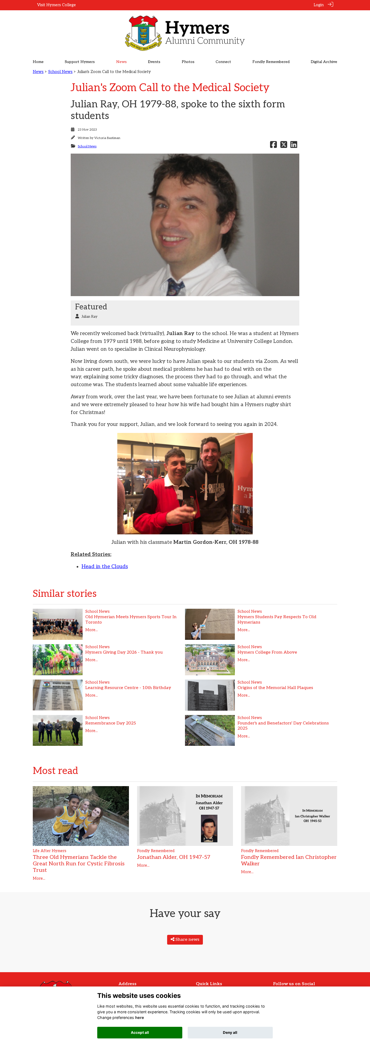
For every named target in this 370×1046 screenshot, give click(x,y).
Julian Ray (90, 317)
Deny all (230, 1032)
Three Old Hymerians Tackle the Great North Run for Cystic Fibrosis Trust (79, 863)
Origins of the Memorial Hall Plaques (275, 687)
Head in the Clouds (105, 567)
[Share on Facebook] (273, 146)
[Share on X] (283, 146)
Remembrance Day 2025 (110, 723)
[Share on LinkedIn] (293, 146)
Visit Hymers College (56, 5)
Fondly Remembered (155, 851)
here (139, 1017)
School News (60, 71)
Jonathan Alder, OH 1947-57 (173, 857)
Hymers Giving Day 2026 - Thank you (124, 652)
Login (319, 5)
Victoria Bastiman (107, 138)
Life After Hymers (49, 851)
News (38, 71)
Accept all (140, 1032)
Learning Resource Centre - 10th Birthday (128, 687)
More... (91, 630)
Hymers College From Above (267, 652)
